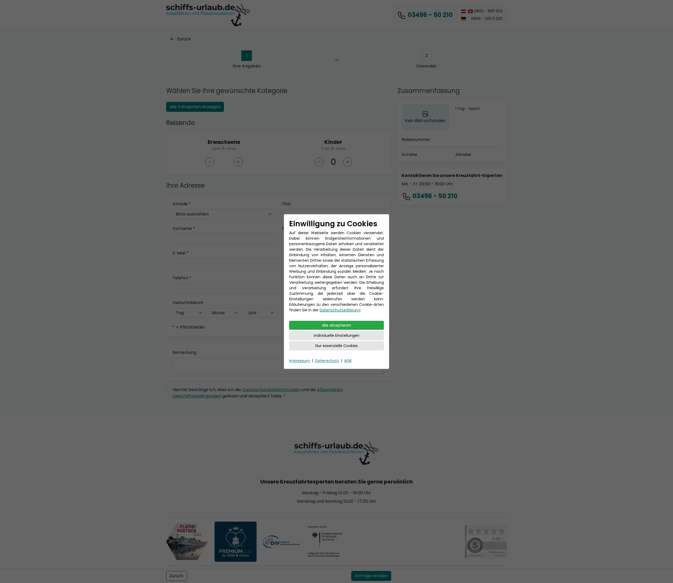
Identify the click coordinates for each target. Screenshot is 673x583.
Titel (286, 204)
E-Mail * (180, 253)
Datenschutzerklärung (340, 310)
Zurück (184, 39)
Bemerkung (184, 352)
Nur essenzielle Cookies (336, 345)
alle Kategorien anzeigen (195, 107)
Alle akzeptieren (336, 325)
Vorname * (183, 228)
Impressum (299, 360)
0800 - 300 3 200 (486, 18)
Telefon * (181, 278)
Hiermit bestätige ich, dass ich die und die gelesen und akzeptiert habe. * (257, 393)
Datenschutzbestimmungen (271, 390)
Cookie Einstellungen (485, 573)
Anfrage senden (371, 576)
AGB (347, 360)
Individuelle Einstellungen (336, 335)
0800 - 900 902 (488, 11)
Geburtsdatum (187, 303)
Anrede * (181, 204)
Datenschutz (327, 360)
